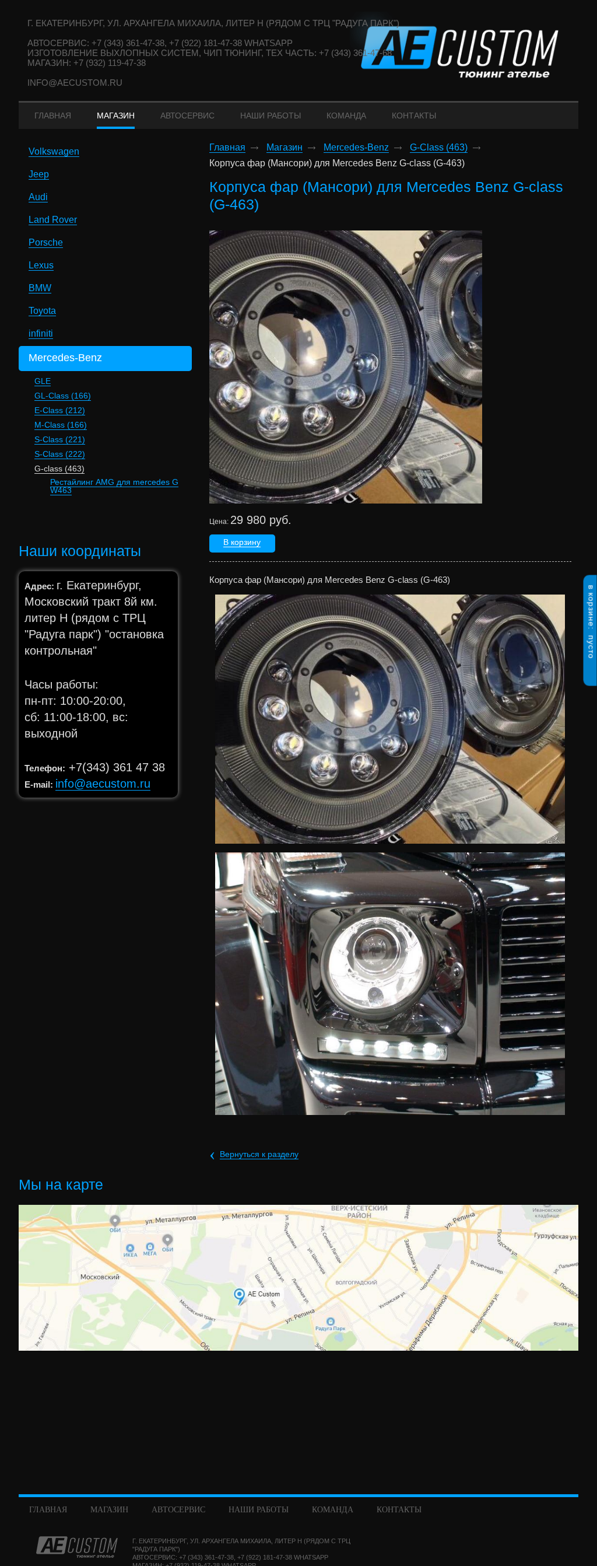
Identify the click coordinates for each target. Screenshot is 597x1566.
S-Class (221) (59, 439)
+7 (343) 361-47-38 (206, 1557)
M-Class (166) (60, 424)
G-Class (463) (439, 147)
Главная (227, 147)
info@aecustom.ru (74, 83)
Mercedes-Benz (356, 147)
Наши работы (259, 1509)
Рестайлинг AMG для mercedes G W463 (114, 486)
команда (332, 1509)
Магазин (284, 147)
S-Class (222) (59, 454)
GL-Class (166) (62, 395)
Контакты (399, 1509)
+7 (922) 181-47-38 (264, 1557)
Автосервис (178, 1509)
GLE (42, 381)
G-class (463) (59, 468)
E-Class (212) (59, 410)
